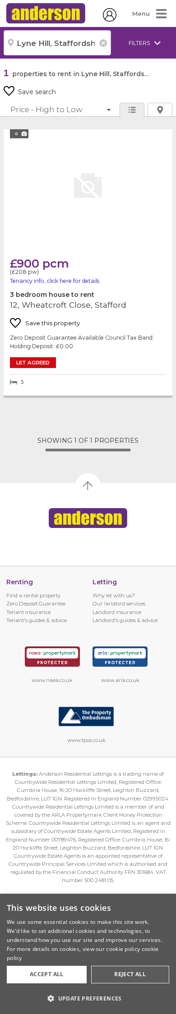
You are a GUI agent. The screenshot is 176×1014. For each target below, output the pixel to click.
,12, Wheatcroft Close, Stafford (88, 262)
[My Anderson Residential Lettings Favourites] (109, 19)
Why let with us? (114, 595)
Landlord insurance (117, 612)
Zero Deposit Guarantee (35, 603)
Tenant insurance (28, 612)
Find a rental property (33, 595)
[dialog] (88, 954)
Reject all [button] (130, 974)
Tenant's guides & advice (36, 620)
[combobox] (57, 42)
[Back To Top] (88, 485)
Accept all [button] (47, 974)
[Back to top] (88, 518)
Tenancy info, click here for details (54, 280)
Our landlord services (119, 603)
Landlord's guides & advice (125, 620)
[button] (88, 998)
